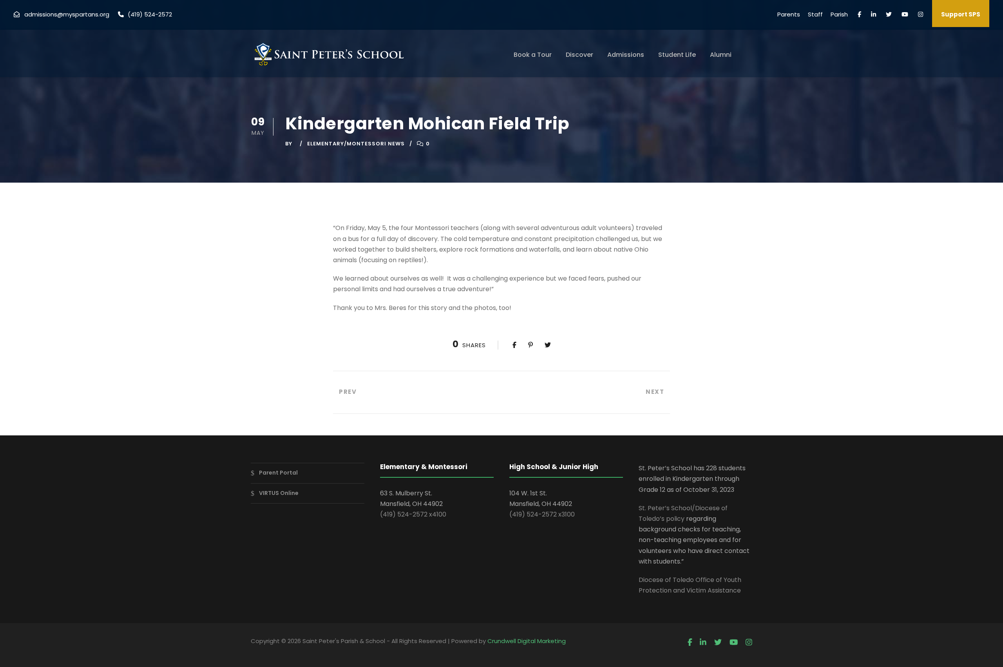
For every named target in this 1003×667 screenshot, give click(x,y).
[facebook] (859, 14)
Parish (839, 14)
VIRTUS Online (279, 493)
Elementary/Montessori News (356, 143)
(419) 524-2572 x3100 (542, 514)
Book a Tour (533, 54)
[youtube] (905, 14)
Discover (579, 54)
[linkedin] (873, 14)
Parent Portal (278, 473)
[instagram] (920, 14)
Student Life (677, 54)
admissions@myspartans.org (66, 14)
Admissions (625, 54)
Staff (815, 14)
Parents (788, 14)
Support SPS (960, 14)
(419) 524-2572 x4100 (413, 514)
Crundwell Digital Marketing (526, 641)
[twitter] (889, 14)
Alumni (720, 54)
